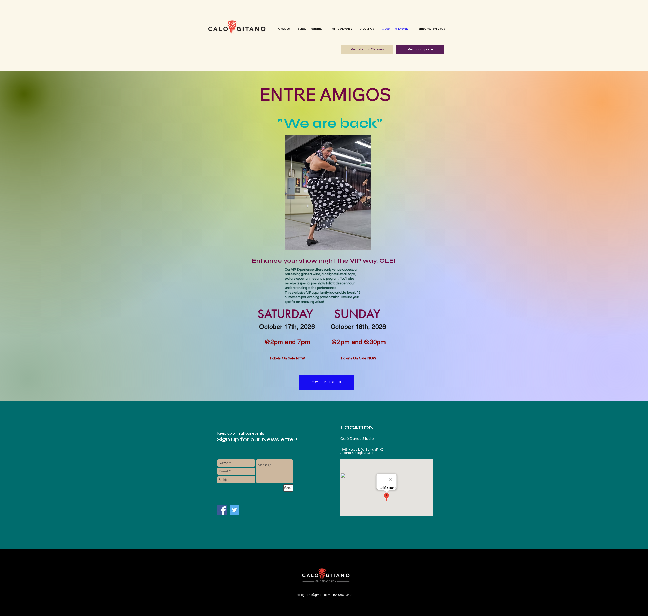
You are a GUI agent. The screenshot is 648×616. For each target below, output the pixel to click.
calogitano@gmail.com (313, 595)
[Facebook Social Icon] (222, 510)
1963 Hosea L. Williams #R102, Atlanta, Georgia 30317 (362, 451)
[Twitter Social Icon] (234, 510)
